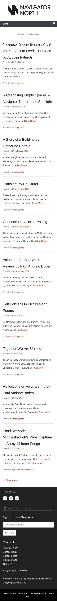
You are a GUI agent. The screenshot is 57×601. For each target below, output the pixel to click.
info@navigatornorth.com (15, 570)
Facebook (5, 498)
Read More (14, 76)
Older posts (10, 480)
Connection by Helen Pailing (25, 222)
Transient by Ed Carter (20, 184)
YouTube (11, 498)
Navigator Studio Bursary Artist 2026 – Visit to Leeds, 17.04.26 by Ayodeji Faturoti (27, 50)
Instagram (17, 498)
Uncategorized (17, 83)
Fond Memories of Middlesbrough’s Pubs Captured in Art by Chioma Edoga (28, 437)
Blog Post (15, 470)
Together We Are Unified (22, 348)
